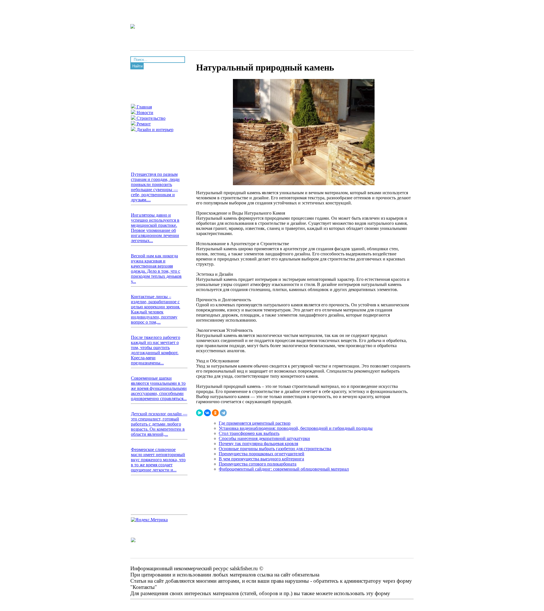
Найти (137, 66)
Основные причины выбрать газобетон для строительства (275, 448)
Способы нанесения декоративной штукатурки (264, 438)
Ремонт (143, 123)
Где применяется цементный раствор (254, 423)
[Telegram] (223, 412)
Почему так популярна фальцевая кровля (258, 443)
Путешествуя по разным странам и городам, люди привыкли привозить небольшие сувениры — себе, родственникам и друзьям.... (155, 187)
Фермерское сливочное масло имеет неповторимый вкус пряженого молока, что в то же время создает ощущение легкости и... (158, 459)
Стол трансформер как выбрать (249, 433)
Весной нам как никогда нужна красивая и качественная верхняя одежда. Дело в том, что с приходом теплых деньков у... (156, 268)
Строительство (150, 118)
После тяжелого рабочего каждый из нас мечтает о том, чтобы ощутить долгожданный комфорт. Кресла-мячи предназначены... (155, 350)
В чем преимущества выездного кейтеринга (261, 458)
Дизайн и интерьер (154, 129)
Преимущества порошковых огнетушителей (261, 453)
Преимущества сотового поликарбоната (257, 464)
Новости (144, 112)
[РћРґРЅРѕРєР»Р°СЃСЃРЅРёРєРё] (215, 412)
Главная (143, 106)
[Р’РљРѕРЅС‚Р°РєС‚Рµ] (207, 412)
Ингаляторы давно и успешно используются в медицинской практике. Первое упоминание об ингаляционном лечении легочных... (155, 228)
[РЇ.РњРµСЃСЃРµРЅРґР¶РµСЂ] (199, 412)
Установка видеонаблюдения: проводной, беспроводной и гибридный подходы (296, 428)
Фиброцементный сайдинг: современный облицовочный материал (284, 469)
